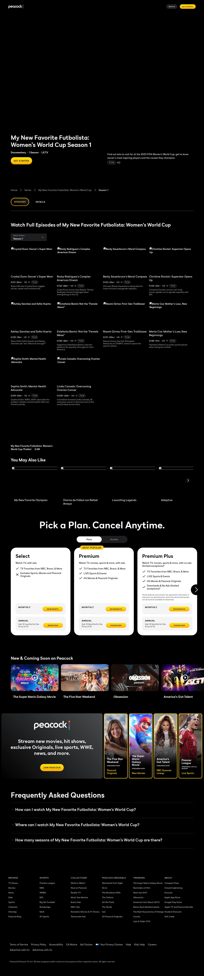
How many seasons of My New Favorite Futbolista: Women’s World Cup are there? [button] (88, 840)
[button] (35, 677)
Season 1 (103, 190)
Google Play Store (173, 902)
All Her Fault (108, 902)
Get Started (187, 6)
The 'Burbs (107, 907)
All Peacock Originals (112, 916)
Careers (152, 944)
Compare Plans (171, 883)
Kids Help (139, 944)
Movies (11, 887)
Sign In (172, 6)
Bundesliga (45, 907)
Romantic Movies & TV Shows (85, 911)
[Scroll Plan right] (196, 589)
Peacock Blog (14, 916)
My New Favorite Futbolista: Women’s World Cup (65, 190)
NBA (42, 887)
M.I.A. (104, 887)
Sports (11, 902)
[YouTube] (184, 942)
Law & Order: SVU (141, 921)
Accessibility (56, 944)
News (11, 892)
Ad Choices (86, 944)
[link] (34, 430)
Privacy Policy (38, 944)
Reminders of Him (141, 887)
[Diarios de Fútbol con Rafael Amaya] (84, 481)
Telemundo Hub (78, 916)
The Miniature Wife (111, 892)
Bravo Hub (76, 902)
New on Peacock (79, 887)
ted (103, 911)
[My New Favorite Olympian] (35, 481)
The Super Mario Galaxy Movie (148, 883)
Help (128, 944)
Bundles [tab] (114, 539)
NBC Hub (75, 907)
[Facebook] (168, 942)
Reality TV (76, 892)
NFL (42, 897)
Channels (12, 907)
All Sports (44, 916)
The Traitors (107, 897)
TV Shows (13, 883)
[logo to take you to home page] (15, 7)
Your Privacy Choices (111, 944)
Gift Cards (169, 916)
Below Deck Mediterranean (146, 907)
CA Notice (71, 944)
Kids (10, 897)
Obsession (138, 897)
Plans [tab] (89, 539)
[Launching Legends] (133, 481)
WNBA (43, 892)
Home (14, 190)
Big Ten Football (47, 902)
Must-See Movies (79, 897)
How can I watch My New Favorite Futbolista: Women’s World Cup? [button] (75, 809)
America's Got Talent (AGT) (146, 902)
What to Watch (78, 883)
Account (168, 892)
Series (27, 190)
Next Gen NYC (140, 892)
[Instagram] (191, 942)
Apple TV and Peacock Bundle (178, 907)
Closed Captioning (173, 887)
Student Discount (172, 911)
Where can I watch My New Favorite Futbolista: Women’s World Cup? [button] (77, 825)
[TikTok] (176, 942)
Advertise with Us (20, 949)
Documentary (18, 152)
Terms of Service (19, 944)
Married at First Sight (112, 883)
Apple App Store (172, 897)
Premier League (47, 883)
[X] (168, 951)
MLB (42, 911)
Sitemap (12, 911)
